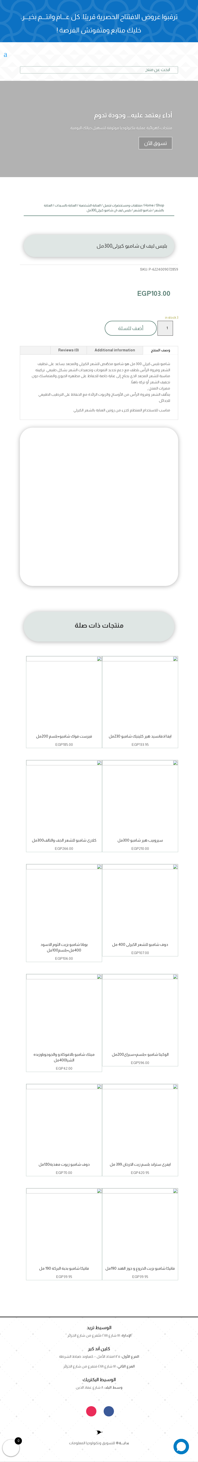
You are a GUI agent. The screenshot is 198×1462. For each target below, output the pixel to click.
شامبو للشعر (142, 210)
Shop (160, 205)
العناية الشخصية (90, 205)
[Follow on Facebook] (109, 1411)
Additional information (115, 350)
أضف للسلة (130, 328)
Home (149, 205)
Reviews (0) (68, 350)
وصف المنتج (160, 350)
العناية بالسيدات (66, 205)
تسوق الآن (155, 143)
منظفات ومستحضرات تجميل (122, 205)
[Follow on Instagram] (91, 1411)
